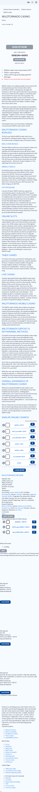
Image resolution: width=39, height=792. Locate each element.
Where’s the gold (11, 752)
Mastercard (22, 506)
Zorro (7, 744)
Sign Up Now (19, 47)
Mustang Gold (9, 756)
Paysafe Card (6, 508)
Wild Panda (9, 750)
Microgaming (6, 494)
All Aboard (8, 762)
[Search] (32, 2)
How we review (10, 787)
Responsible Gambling (12, 782)
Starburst (8, 754)
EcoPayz (19, 510)
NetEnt (9, 496)
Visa (16, 508)
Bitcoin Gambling (10, 732)
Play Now (5, 602)
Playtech (19, 494)
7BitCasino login (10, 768)
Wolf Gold (8, 748)
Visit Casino (8, 516)
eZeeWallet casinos (11, 737)
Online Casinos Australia (11, 9)
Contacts (8, 780)
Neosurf (20, 508)
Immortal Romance (11, 758)
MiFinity (9, 506)
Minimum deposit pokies (13, 772)
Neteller (29, 506)
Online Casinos (26, 9)
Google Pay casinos (11, 733)
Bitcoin (4, 506)
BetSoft (17, 492)
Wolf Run (8, 746)
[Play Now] (32, 424)
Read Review (32, 426)
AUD (3, 514)
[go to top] (0, 791)
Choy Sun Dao (10, 760)
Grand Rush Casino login (13, 770)
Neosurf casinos (10, 730)
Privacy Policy (9, 785)
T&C (6, 784)
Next (3, 550)
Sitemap (8, 778)
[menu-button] (35, 2)
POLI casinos (9, 735)
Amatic (12, 492)
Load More (19, 470)
